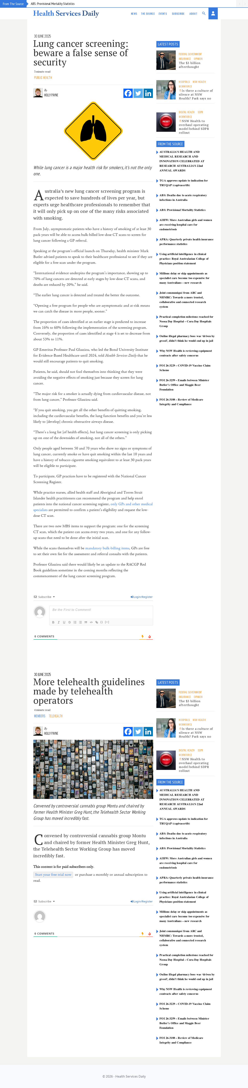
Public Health (43, 77)
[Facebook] (128, 93)
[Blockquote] (86, 622)
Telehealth (56, 716)
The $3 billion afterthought (189, 65)
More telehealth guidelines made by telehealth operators (89, 690)
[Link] (96, 622)
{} (101, 622)
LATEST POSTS (168, 44)
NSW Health (199, 82)
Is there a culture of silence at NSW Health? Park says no (196, 94)
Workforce (185, 86)
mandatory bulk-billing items (107, 548)
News (134, 13)
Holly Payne (51, 95)
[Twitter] (138, 93)
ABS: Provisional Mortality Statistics (53, 3)
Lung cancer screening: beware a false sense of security (80, 52)
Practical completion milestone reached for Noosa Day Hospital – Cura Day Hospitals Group (186, 321)
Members (40, 716)
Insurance (185, 58)
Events (163, 13)
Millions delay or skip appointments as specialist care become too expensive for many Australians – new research (184, 278)
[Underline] (64, 622)
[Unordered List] (80, 622)
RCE (180, 143)
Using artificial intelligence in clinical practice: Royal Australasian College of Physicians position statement (183, 258)
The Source (148, 13)
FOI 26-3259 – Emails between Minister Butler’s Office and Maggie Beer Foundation (184, 384)
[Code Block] (91, 622)
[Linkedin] (148, 93)
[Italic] (58, 622)
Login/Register (143, 597)
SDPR (200, 112)
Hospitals (184, 82)
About (193, 13)
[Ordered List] (75, 622)
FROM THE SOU (168, 143)
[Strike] (69, 622)
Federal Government (190, 54)
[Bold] (53, 622)
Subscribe (178, 13)
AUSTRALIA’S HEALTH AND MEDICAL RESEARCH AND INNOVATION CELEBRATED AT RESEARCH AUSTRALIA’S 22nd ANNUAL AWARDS (181, 161)
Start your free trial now (53, 874)
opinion (198, 58)
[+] (107, 622)
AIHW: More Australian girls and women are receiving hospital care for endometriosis (185, 224)
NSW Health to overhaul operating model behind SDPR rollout (194, 127)
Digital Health (187, 112)
